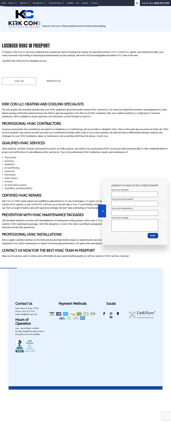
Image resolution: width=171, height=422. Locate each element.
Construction (55, 3)
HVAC (119, 55)
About (11, 3)
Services (23, 3)
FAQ (77, 3)
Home (3, 3)
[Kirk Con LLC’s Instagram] (111, 314)
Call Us (19, 81)
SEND (153, 235)
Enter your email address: (122, 208)
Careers (70, 3)
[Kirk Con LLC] (24, 18)
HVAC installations (120, 52)
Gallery (85, 3)
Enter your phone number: (122, 199)
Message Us (54, 81)
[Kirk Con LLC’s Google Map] (118, 314)
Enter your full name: (120, 190)
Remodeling (38, 3)
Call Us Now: (155, 3)
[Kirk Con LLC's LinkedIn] (111, 317)
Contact (94, 3)
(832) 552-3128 (28, 311)
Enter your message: (120, 217)
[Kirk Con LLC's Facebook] (104, 314)
